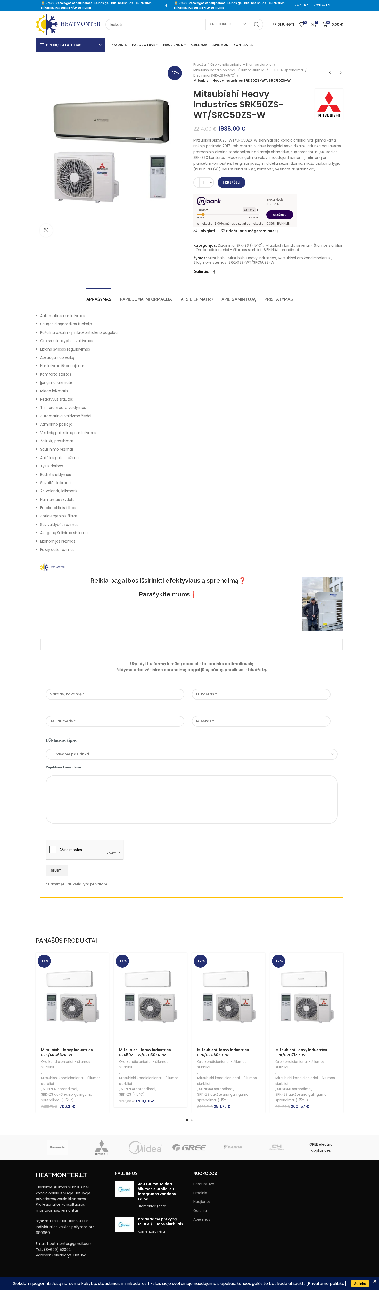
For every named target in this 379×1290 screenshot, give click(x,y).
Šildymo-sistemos (210, 262)
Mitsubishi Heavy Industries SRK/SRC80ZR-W (223, 1052)
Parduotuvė (203, 1183)
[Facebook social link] (166, 5)
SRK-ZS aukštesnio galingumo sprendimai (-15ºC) (66, 1097)
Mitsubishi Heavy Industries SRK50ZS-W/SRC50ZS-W (145, 1052)
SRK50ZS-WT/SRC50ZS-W (251, 262)
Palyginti (206, 231)
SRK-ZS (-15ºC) (131, 1094)
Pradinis (200, 1193)
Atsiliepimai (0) (197, 299)
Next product (340, 73)
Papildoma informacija (146, 299)
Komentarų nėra (152, 1206)
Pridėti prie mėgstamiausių (252, 231)
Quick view (104, 973)
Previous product (330, 73)
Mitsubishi (216, 258)
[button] (104, 961)
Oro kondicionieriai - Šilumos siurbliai (241, 64)
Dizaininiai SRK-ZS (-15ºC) (214, 75)
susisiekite (69, 7)
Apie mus (201, 1219)
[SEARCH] (256, 24)
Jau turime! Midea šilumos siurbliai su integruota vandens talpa (157, 1191)
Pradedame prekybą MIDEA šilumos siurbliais (160, 1222)
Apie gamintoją (238, 299)
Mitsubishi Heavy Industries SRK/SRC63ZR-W (67, 1052)
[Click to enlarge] (46, 230)
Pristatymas (279, 299)
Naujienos (202, 1201)
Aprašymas (98, 299)
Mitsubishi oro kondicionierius (304, 258)
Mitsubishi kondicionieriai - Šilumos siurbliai (229, 70)
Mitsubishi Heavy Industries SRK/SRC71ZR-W (301, 1052)
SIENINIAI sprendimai (287, 70)
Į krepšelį (231, 182)
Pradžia (199, 64)
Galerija (200, 1210)
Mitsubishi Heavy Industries (252, 258)
